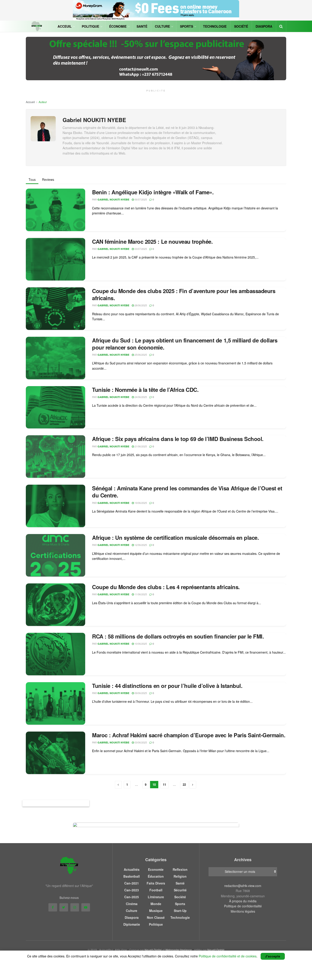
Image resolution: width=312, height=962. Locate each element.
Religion (180, 876)
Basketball (131, 876)
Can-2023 (131, 890)
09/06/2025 (140, 693)
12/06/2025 (140, 545)
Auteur (43, 102)
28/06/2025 (140, 305)
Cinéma (131, 903)
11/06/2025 (140, 594)
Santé (142, 26)
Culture (162, 26)
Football (155, 890)
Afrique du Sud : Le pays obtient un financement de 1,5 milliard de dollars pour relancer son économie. (184, 343)
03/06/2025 (140, 742)
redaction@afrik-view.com (242, 885)
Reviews (48, 179)
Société (241, 26)
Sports (186, 26)
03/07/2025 (140, 249)
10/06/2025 (140, 643)
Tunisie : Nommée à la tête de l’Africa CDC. (145, 389)
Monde (156, 903)
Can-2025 (131, 897)
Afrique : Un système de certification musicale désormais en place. (175, 537)
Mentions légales (243, 911)
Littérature (156, 897)
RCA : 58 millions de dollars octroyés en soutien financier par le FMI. (178, 636)
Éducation (156, 876)
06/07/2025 (140, 199)
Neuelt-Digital (153, 950)
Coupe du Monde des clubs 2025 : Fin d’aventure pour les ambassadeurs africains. (183, 294)
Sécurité (180, 890)
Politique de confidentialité (243, 906)
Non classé (156, 917)
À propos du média (242, 901)
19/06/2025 (140, 503)
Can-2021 (131, 883)
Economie (156, 869)
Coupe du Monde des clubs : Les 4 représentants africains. (166, 587)
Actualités (132, 869)
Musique (156, 910)
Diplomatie (131, 924)
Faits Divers (156, 883)
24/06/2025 (140, 397)
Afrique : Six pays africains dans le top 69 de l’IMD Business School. (178, 439)
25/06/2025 (140, 354)
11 (164, 784)
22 (184, 784)
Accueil (30, 102)
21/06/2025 (140, 446)
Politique (90, 26)
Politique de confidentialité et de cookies (227, 956)
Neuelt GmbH (215, 950)
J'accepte (272, 956)
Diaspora (264, 26)
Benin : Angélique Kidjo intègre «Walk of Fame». (153, 192)
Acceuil (65, 26)
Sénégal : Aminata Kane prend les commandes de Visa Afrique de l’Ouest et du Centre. (187, 491)
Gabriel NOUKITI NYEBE (113, 199)
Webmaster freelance (178, 950)
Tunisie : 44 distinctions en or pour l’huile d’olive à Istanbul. (167, 685)
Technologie (215, 26)
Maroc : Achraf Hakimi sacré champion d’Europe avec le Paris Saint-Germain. (188, 735)
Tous (32, 179)
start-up (180, 910)
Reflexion (180, 869)
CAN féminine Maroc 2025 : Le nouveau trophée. (152, 241)
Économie (118, 26)
